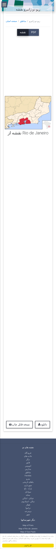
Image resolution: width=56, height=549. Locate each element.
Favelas (28, 475)
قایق (28, 462)
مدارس (28, 469)
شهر (28, 514)
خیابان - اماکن (28, 498)
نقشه (23, 32)
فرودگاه (28, 453)
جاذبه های (28, 456)
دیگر (28, 459)
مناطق (23, 21)
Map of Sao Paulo (28, 532)
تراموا (28, 508)
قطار (28, 505)
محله (28, 495)
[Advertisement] (28, 64)
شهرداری (28, 485)
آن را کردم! (28, 545)
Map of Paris (28, 525)
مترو (28, 479)
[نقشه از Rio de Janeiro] (28, 112)
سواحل (28, 492)
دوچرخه (28, 511)
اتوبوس (28, 466)
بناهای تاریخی (28, 482)
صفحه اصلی (11, 21)
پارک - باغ (28, 488)
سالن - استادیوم (28, 501)
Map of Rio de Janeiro (28, 528)
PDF (33, 32)
